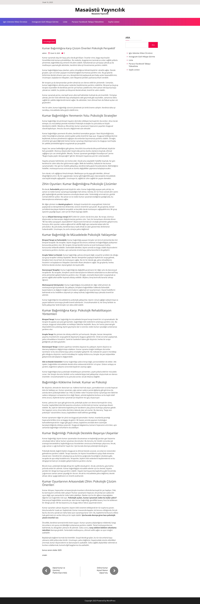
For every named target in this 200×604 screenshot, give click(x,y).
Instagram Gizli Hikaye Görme (45, 22)
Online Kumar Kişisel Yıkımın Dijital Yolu (102, 570)
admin (44, 53)
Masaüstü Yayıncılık (100, 9)
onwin (44, 555)
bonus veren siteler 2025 (52, 550)
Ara (128, 37)
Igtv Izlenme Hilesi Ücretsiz (15, 22)
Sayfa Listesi (113, 22)
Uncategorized (49, 41)
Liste (65, 22)
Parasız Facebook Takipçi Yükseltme (88, 22)
